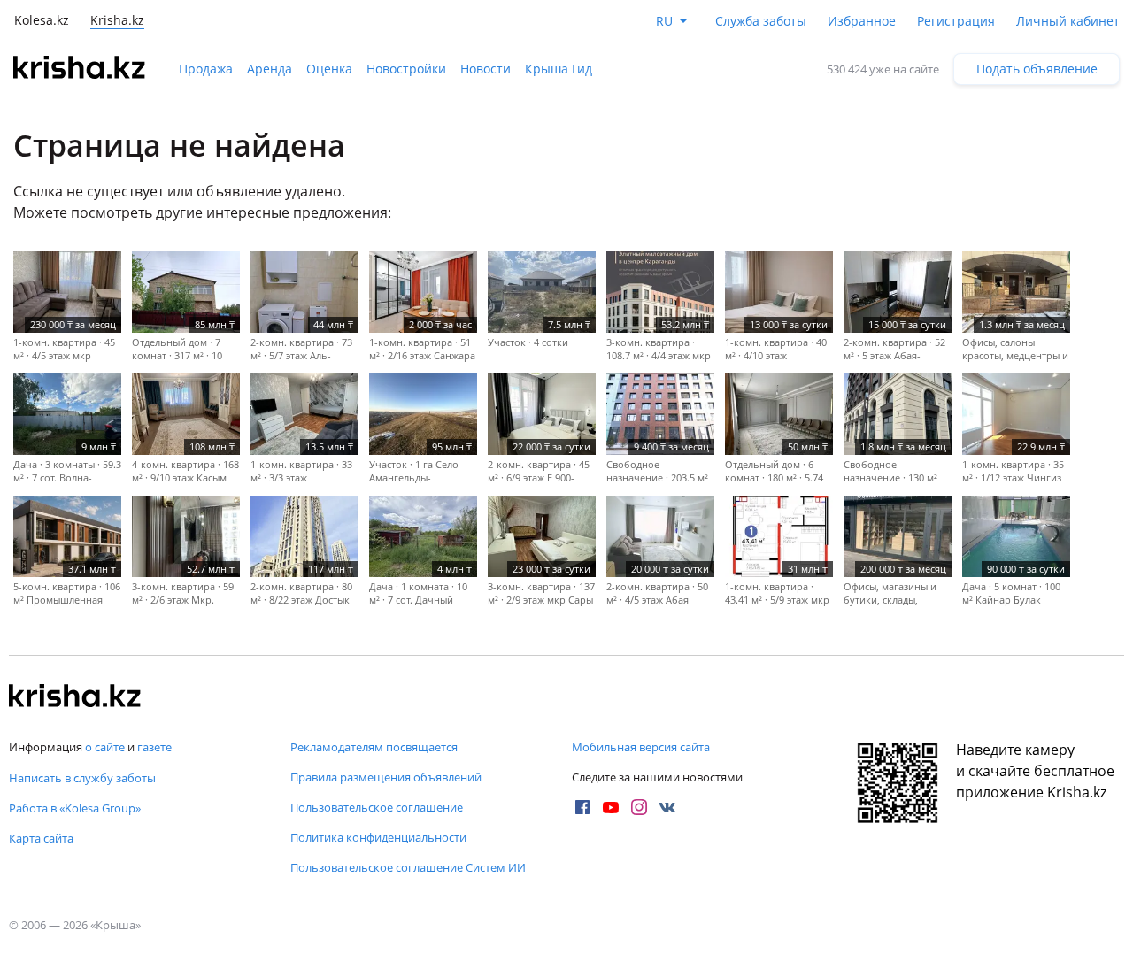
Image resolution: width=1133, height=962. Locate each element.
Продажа (206, 68)
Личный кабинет (1068, 20)
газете (154, 747)
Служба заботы (760, 20)
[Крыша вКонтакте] (667, 807)
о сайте (105, 747)
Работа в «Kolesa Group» (75, 808)
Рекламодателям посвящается (374, 747)
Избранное (862, 20)
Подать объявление (1037, 68)
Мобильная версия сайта (641, 747)
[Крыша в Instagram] (639, 807)
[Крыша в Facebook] (582, 807)
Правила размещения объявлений (386, 777)
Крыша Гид (558, 68)
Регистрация (956, 20)
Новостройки (406, 68)
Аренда (269, 68)
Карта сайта (41, 838)
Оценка (329, 68)
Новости (485, 68)
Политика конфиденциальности (378, 837)
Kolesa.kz (41, 20)
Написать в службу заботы (82, 778)
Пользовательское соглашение (376, 807)
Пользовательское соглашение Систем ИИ (408, 867)
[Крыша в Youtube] (610, 807)
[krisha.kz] (75, 697)
